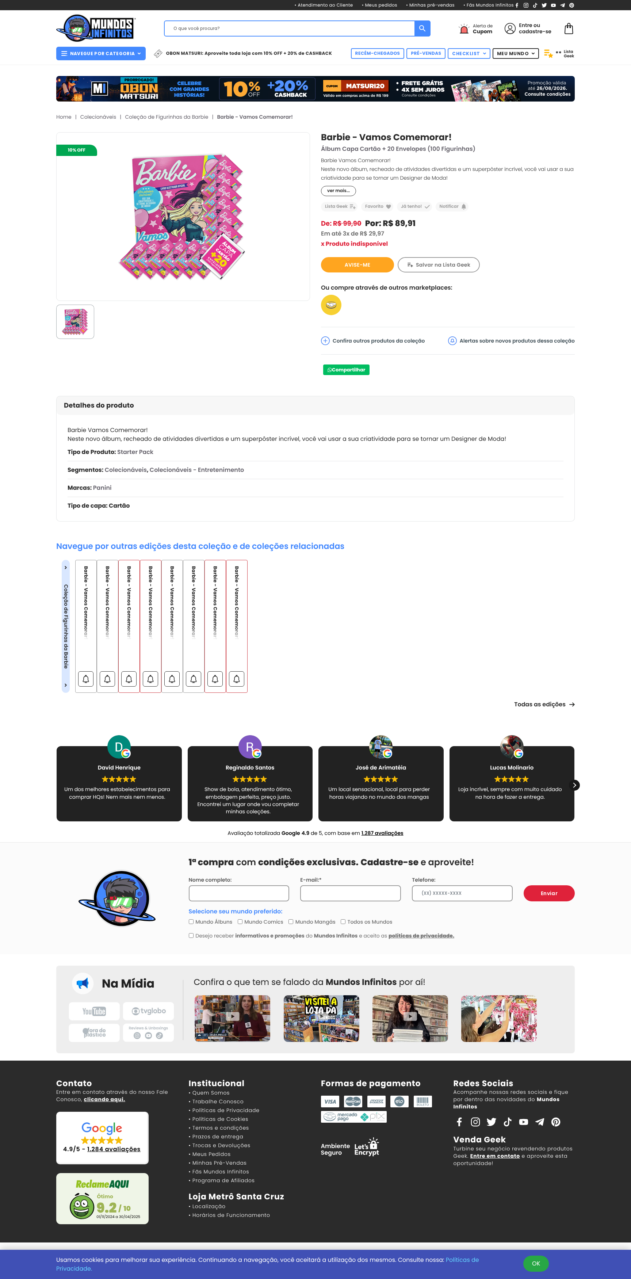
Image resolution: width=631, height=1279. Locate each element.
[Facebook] (517, 5)
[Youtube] (553, 5)
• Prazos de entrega (216, 1136)
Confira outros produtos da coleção (379, 340)
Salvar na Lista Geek (443, 264)
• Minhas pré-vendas (430, 5)
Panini (102, 488)
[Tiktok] (507, 1121)
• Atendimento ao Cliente (323, 5)
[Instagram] (526, 5)
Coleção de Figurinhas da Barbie (166, 117)
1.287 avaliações (383, 833)
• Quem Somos (209, 1092)
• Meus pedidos (379, 5)
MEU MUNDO (513, 53)
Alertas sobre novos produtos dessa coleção (517, 340)
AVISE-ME (357, 264)
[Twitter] (544, 5)
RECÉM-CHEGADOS (377, 53)
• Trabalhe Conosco (216, 1101)
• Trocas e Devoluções (220, 1145)
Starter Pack (135, 452)
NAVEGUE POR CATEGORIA (102, 53)
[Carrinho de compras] (569, 28)
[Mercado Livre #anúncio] (331, 305)
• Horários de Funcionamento (229, 1215)
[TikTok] (535, 5)
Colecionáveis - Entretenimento (197, 470)
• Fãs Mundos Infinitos (488, 5)
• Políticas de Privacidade (224, 1110)
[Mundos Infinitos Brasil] (96, 27)
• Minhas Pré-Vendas (218, 1163)
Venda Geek (480, 1139)
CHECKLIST (466, 53)
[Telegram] (562, 5)
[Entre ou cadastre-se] (510, 28)
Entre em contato (495, 1156)
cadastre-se (535, 31)
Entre (525, 25)
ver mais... (338, 191)
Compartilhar (348, 369)
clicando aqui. (104, 1099)
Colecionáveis (98, 117)
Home (64, 117)
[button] (574, 785)
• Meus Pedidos (210, 1154)
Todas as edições (540, 704)
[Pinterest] (572, 5)
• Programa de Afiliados (222, 1180)
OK (536, 1263)
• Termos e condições (219, 1127)
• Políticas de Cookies (219, 1119)
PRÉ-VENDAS (426, 53)
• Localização (207, 1206)
